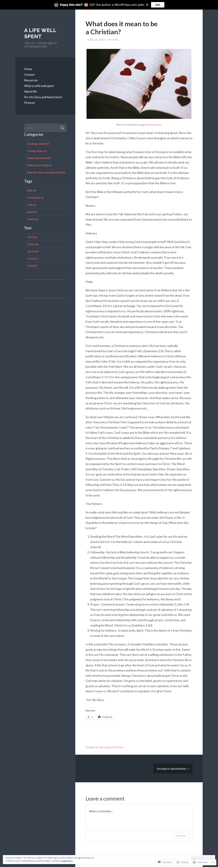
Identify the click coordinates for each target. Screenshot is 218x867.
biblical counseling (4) (39, 165)
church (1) (32, 219)
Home (28, 69)
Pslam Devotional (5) (39, 158)
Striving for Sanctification (173, 768)
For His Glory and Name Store (43, 97)
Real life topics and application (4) (46, 172)
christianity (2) (35, 197)
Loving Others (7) (37, 150)
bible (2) (31, 190)
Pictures (29, 102)
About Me (30, 91)
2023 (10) (32, 251)
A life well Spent (40, 33)
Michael (113, 39)
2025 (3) (32, 237)
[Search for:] (45, 127)
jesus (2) (32, 211)
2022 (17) (32, 258)
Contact (29, 74)
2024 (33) (32, 244)
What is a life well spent (39, 86)
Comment (180, 835)
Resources (31, 80)
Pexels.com (155, 124)
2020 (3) (32, 265)
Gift (157, 4)
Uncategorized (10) (38, 143)
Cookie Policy (67, 860)
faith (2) (31, 204)
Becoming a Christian (111, 747)
